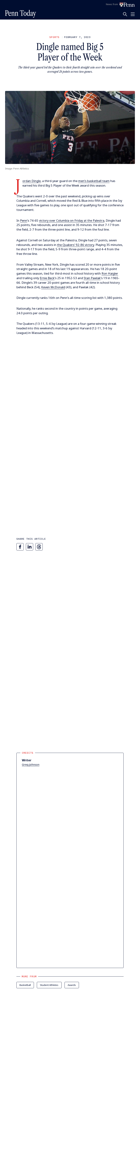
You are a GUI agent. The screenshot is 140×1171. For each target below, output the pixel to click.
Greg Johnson (30, 764)
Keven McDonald (53, 287)
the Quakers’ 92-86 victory (75, 245)
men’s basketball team (94, 181)
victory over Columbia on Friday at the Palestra (71, 220)
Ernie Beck (47, 278)
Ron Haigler (110, 273)
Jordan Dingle (31, 181)
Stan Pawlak (92, 278)
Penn (23, 220)
